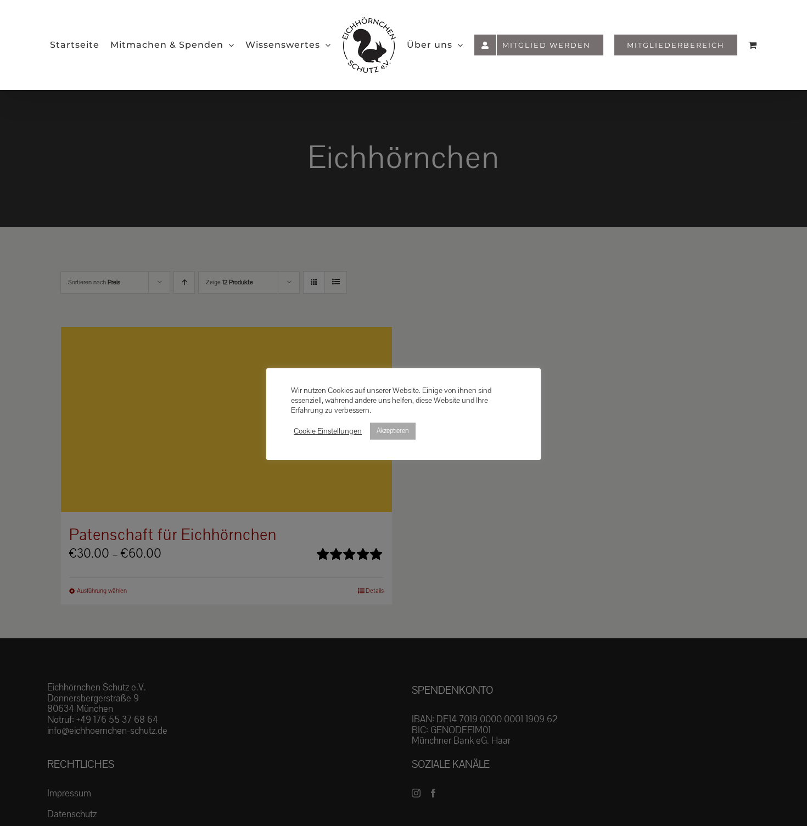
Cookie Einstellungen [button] (328, 431)
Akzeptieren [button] (393, 430)
